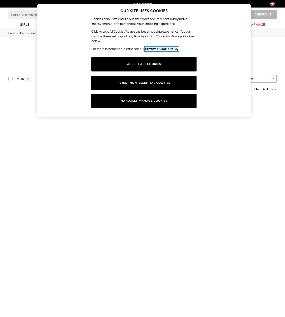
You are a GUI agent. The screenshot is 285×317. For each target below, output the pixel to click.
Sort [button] (250, 78)
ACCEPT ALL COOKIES (144, 64)
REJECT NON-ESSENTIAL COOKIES (144, 83)
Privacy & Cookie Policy (161, 49)
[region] (144, 60)
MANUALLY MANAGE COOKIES (144, 101)
